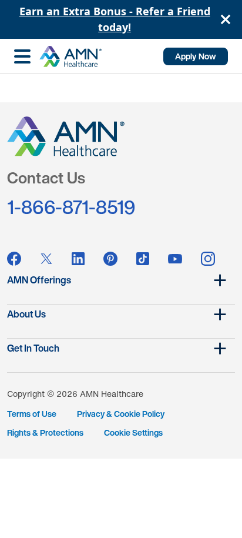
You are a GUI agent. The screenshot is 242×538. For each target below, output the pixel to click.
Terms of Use (31, 413)
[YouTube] (175, 259)
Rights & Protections (45, 432)
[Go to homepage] (70, 56)
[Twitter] (46, 259)
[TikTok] (142, 259)
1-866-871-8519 (71, 207)
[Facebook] (14, 258)
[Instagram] (208, 258)
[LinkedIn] (78, 259)
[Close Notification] (225, 19)
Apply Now (195, 56)
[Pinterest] (110, 258)
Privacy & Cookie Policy (120, 413)
